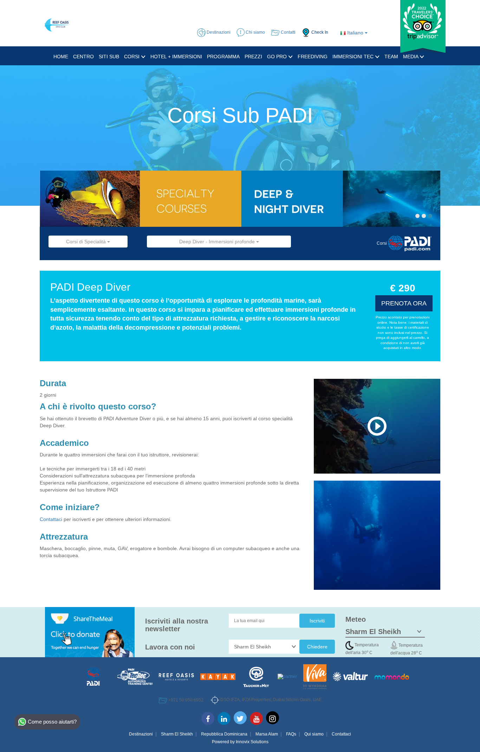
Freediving (312, 56)
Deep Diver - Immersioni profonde (217, 241)
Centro (83, 56)
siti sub (109, 56)
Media (411, 56)
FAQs (291, 734)
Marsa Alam (266, 734)
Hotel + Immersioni (176, 56)
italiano (355, 32)
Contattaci (52, 519)
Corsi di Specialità (86, 241)
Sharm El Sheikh (177, 734)
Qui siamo (314, 734)
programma (223, 56)
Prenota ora (404, 303)
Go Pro (277, 56)
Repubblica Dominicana (224, 734)
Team (391, 56)
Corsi (132, 56)
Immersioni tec (353, 56)
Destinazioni (141, 734)
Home (60, 56)
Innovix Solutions (252, 741)
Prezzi (253, 56)
